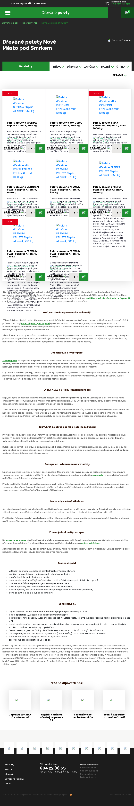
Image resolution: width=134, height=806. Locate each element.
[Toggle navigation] (8, 12)
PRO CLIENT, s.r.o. (124, 794)
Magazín (9, 774)
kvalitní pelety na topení (35, 323)
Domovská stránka (121, 40)
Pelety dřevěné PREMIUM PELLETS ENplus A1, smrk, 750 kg (22, 254)
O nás (8, 783)
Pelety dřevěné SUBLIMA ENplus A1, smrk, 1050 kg (22, 124)
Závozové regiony (14, 779)
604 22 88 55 (53, 768)
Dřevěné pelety (10, 22)
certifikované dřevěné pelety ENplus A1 (107, 298)
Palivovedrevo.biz (88, 777)
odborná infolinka (90, 543)
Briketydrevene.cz (88, 767)
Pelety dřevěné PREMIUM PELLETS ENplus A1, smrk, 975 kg (65, 190)
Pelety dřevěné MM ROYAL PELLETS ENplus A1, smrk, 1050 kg (23, 190)
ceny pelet (98, 475)
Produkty (9, 764)
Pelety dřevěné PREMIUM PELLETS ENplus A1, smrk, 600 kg (65, 254)
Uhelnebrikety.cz (88, 774)
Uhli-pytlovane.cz (89, 770)
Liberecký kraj (30, 22)
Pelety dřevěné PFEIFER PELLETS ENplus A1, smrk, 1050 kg (108, 190)
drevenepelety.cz (16, 540)
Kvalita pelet (9, 360)
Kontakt (9, 769)
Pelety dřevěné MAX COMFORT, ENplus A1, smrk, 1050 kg (109, 125)
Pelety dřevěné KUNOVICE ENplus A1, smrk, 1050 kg (66, 124)
